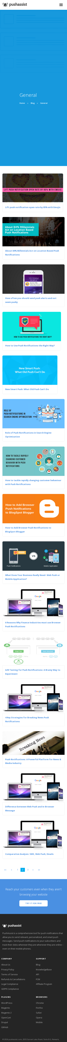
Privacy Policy (7, 969)
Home (22, 103)
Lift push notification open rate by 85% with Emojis (32, 207)
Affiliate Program (44, 984)
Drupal (4, 1022)
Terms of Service (9, 974)
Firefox (39, 1007)
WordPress (6, 1002)
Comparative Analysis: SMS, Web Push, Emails (29, 854)
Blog (33, 103)
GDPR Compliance (10, 988)
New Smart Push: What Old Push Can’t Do (27, 389)
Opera (39, 1017)
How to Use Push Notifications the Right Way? (30, 345)
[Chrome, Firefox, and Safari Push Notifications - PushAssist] (14, 3)
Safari (39, 1012)
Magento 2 (6, 1012)
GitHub (4, 1027)
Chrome (40, 1002)
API (37, 974)
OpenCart (6, 1017)
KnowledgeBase (44, 969)
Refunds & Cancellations (13, 979)
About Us (5, 964)
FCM (38, 979)
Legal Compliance (9, 984)
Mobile (39, 1022)
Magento (5, 1007)
